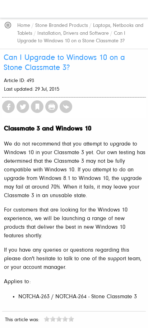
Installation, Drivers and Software (73, 33)
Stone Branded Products (61, 25)
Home (23, 25)
